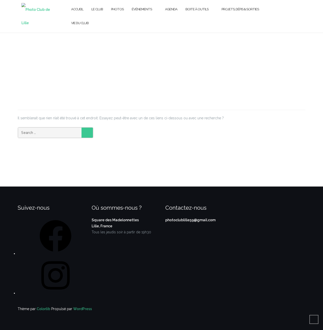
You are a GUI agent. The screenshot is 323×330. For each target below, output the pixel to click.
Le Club (97, 9)
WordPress (82, 309)
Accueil (77, 9)
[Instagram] (55, 293)
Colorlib (43, 309)
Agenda (171, 9)
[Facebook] (55, 253)
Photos (117, 9)
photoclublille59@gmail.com (190, 220)
